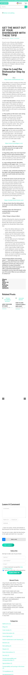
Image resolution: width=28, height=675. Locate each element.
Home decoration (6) (8, 633)
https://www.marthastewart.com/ (14, 79)
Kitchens (11, 38)
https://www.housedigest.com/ (14, 143)
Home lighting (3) (7, 636)
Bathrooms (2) (7, 623)
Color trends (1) (7, 630)
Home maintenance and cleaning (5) (13, 639)
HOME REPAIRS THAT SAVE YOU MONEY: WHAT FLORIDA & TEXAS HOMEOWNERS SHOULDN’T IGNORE (13, 605)
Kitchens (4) (6, 642)
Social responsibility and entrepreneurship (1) (9, 659)
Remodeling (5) (7, 646)
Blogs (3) (5, 627)
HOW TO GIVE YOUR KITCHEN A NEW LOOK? (20, 304)
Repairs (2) (6, 649)
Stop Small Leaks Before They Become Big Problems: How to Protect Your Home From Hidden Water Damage (14, 584)
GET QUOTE (4, 3)
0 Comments (16, 38)
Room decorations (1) (9, 652)
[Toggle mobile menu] (12, 3)
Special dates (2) (7, 663)
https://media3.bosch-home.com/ (14, 200)
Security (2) (6, 655)
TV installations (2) (8, 671)
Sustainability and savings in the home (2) (13, 667)
